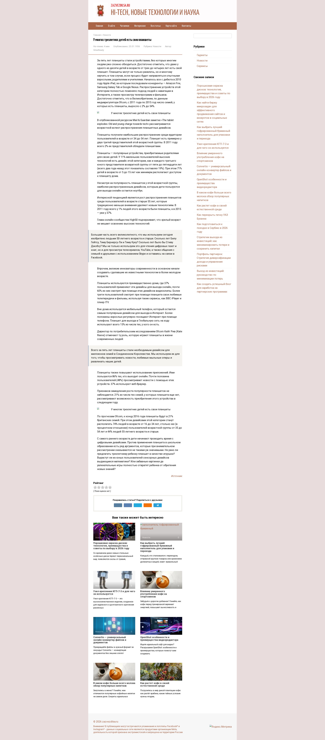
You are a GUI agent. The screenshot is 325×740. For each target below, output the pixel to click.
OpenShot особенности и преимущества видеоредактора (159, 638)
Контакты (186, 26)
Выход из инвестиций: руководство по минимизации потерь (210, 274)
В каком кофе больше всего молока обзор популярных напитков (114, 684)
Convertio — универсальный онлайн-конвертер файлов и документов (109, 640)
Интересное (140, 26)
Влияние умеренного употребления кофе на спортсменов (153, 594)
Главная (99, 26)
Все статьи (156, 26)
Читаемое (124, 26)
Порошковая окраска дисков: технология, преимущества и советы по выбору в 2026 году (111, 546)
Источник (176, 476)
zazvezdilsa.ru (120, 5)
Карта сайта (171, 26)
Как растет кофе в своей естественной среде (154, 684)
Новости (157, 46)
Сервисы (202, 66)
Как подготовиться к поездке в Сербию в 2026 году (212, 228)
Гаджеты (202, 55)
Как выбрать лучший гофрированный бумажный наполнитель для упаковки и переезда (157, 547)
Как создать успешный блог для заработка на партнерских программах (214, 288)
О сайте (111, 26)
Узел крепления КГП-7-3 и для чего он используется (114, 592)
